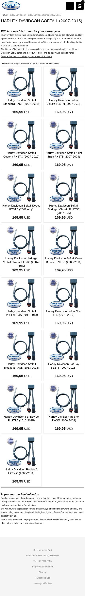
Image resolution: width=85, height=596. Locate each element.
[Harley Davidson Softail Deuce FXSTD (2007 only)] (21, 187)
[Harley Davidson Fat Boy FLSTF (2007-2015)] (64, 346)
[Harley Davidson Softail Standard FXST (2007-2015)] (21, 82)
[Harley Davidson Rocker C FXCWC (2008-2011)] (21, 451)
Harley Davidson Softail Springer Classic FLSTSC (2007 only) (64, 209)
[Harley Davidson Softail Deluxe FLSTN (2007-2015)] (64, 82)
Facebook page (42, 578)
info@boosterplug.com (42, 566)
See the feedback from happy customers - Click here (26, 56)
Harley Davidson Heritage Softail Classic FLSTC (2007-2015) (21, 262)
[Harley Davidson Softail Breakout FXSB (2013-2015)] (21, 346)
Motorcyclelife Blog (43, 583)
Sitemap (42, 572)
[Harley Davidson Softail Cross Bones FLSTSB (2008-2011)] (64, 240)
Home (4, 15)
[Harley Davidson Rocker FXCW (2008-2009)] (64, 399)
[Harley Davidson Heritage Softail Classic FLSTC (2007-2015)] (21, 240)
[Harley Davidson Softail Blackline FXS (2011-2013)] (21, 293)
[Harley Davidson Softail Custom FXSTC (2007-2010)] (21, 135)
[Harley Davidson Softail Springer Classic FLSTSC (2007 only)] (64, 187)
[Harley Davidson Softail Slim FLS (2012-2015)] (64, 293)
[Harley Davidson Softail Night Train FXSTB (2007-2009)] (64, 135)
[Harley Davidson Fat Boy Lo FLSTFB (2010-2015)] (21, 399)
